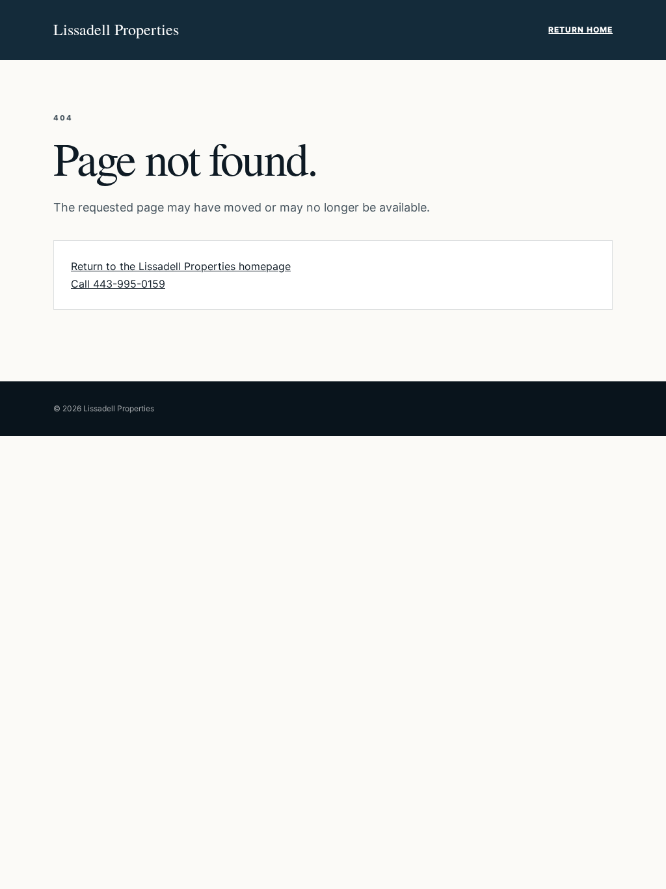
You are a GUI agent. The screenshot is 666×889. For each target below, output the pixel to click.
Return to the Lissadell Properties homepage (181, 266)
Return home (580, 29)
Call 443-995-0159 (118, 283)
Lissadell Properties (116, 29)
